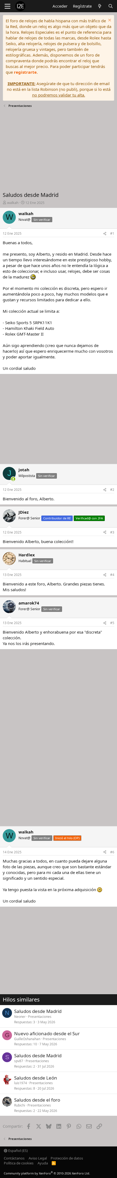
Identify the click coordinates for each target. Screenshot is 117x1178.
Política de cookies (18, 1163)
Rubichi (19, 1105)
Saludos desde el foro (37, 1100)
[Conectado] (13, 479)
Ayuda (43, 1163)
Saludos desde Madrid (37, 1011)
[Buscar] (110, 6)
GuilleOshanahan (27, 1039)
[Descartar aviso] (109, 21)
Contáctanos (14, 1158)
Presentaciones (39, 1016)
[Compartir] (104, 234)
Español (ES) (17, 1150)
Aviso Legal (38, 1158)
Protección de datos (67, 1158)
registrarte (25, 72)
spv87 (18, 1061)
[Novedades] (99, 6)
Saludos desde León (35, 1078)
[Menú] (7, 6)
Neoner (20, 1016)
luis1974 (20, 1083)
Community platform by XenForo (47, 1173)
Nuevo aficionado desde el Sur (47, 1033)
